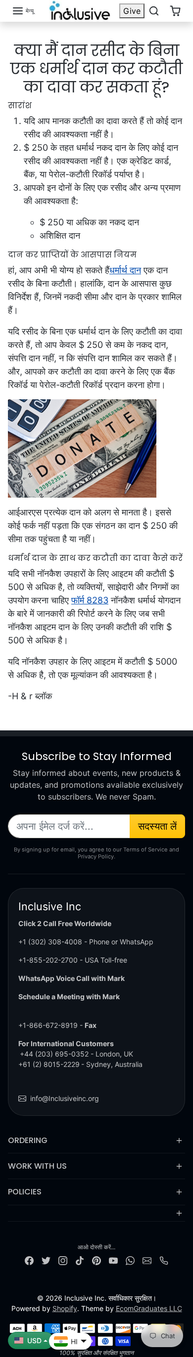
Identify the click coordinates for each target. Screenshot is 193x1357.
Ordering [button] (28, 1140)
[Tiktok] (79, 1260)
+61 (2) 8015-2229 (49, 1064)
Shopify (64, 1308)
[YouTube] (113, 1260)
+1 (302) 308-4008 (50, 941)
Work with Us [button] (37, 1166)
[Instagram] (62, 1260)
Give (132, 11)
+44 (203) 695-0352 (54, 1054)
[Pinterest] (96, 1260)
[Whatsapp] (130, 1260)
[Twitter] (46, 1260)
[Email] (147, 1260)
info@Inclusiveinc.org (64, 1098)
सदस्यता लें (157, 826)
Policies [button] (25, 1191)
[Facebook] (29, 1260)
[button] (23, 11)
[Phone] (163, 1260)
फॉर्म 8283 (89, 600)
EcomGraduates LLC (149, 1308)
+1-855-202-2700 (48, 960)
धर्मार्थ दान (125, 270)
